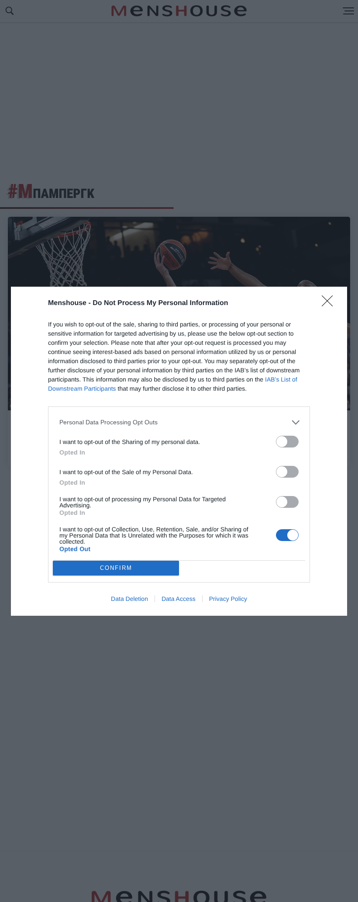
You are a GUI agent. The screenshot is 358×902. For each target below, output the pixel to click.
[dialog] (179, 451)
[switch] (287, 442)
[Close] (330, 303)
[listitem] (179, 422)
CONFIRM (116, 568)
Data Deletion (129, 598)
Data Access (179, 598)
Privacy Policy (228, 598)
